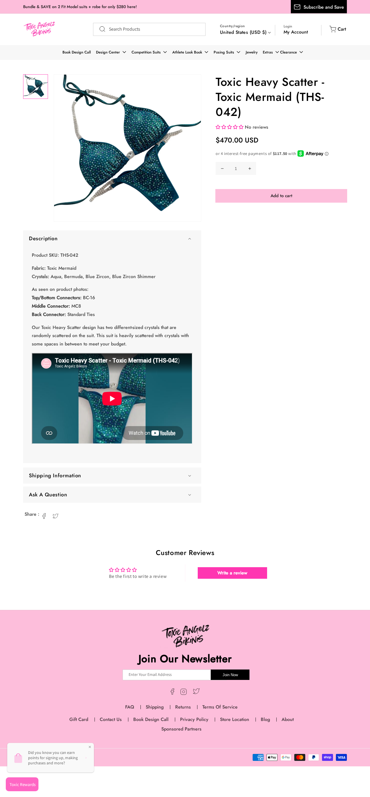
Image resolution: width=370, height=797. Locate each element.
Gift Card (78, 719)
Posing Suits (224, 52)
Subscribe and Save (324, 7)
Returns (183, 707)
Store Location (234, 719)
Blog (265, 719)
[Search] (99, 29)
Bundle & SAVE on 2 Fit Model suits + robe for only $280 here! (80, 7)
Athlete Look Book (187, 52)
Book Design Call (76, 52)
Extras (268, 52)
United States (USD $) (243, 32)
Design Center (108, 52)
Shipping (155, 707)
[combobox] (149, 29)
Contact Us (111, 719)
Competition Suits (146, 52)
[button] (112, 238)
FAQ (129, 707)
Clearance (288, 52)
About (288, 719)
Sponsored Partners (181, 729)
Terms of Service (220, 707)
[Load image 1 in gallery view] (35, 86)
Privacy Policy (194, 719)
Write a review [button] (232, 572)
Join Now (230, 675)
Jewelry (252, 52)
